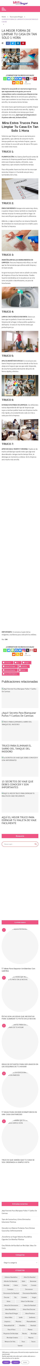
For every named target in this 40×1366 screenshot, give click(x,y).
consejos (8, 662)
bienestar (33, 1281)
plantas (30, 1329)
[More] (21, 82)
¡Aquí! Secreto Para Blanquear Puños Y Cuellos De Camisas (19, 714)
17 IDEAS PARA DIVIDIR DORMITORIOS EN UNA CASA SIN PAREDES (19, 1113)
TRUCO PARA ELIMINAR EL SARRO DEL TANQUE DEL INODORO (16, 748)
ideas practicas (30, 1313)
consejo (33, 1285)
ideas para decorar (29, 1309)
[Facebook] (16, 78)
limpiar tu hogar (10, 666)
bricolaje (6, 1285)
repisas (30, 1337)
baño (23, 1281)
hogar (27, 662)
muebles (22, 1325)
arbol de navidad (29, 1277)
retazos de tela (10, 1341)
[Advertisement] (18, 883)
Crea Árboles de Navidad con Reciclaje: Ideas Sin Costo (19, 1247)
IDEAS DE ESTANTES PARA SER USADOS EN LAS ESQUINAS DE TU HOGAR (20, 1065)
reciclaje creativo (12, 1337)
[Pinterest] (35, 78)
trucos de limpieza (11, 674)
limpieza (24, 666)
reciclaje (34, 1333)
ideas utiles (8, 1317)
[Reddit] (13, 82)
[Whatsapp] (5, 78)
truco (23, 1341)
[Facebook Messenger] (20, 78)
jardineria (32, 1317)
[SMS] (12, 78)
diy (18, 662)
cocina (24, 1285)
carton (16, 1285)
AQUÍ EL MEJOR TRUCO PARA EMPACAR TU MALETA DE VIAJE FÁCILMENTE (19, 820)
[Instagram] (23, 78)
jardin (21, 1317)
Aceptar (6, 1362)
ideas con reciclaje (27, 1301)
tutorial (20, 1345)
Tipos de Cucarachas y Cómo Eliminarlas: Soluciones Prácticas (16, 1221)
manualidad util (9, 1325)
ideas (8, 1301)
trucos (23, 670)
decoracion (29, 1289)
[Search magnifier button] (35, 844)
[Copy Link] (17, 82)
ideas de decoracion (11, 1305)
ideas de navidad (30, 1305)
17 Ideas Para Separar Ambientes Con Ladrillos (18, 969)
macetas (18, 1321)
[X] (27, 78)
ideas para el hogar (11, 1313)
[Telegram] (8, 78)
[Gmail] (31, 78)
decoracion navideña (30, 1293)
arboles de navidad (10, 1281)
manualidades (31, 1321)
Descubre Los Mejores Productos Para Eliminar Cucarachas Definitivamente (18, 1229)
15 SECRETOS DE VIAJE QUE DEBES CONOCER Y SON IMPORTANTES (17, 784)
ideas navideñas (10, 1309)
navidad (33, 1325)
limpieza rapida (10, 670)
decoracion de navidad (11, 1293)
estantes (24, 1297)
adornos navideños (11, 1277)
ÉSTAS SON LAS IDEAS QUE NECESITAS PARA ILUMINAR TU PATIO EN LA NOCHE (19, 1017)
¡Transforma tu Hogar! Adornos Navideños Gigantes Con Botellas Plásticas (17, 1238)
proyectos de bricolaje (10, 1333)
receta (24, 1333)
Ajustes (25, 1362)
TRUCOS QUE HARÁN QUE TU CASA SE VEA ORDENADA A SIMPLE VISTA (18, 1161)
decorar (6, 1297)
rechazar (16, 1362)
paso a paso (11, 1329)
